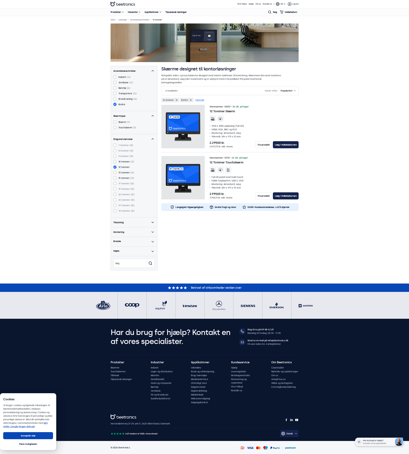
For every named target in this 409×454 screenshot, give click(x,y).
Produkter (116, 12)
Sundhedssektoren (160, 398)
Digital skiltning (199, 391)
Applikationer (151, 12)
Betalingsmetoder (240, 375)
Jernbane (156, 391)
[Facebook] (286, 420)
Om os (258, 4)
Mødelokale (197, 395)
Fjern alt (199, 100)
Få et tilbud (242, 4)
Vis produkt (263, 145)
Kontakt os (267, 4)
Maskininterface (199, 379)
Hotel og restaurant (161, 383)
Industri (154, 368)
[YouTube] (297, 420)
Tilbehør (115, 375)
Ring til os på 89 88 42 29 (260, 329)
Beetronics (123, 4)
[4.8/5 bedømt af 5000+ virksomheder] (118, 433)
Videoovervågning (200, 398)
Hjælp (251, 4)
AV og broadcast (159, 395)
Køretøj (154, 387)
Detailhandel (157, 379)
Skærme (115, 368)
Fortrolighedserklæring (283, 387)
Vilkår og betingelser (282, 383)
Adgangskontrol (199, 402)
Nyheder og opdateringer (284, 371)
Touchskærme (118, 371)
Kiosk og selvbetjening (202, 371)
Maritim (155, 375)
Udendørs (196, 368)
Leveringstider (238, 371)
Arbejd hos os (278, 379)
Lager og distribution (162, 371)
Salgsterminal (198, 387)
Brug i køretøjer (199, 375)
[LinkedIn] (291, 420)
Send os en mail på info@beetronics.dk (267, 340)
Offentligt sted (199, 383)
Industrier (133, 12)
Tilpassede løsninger (176, 12)
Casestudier (277, 368)
